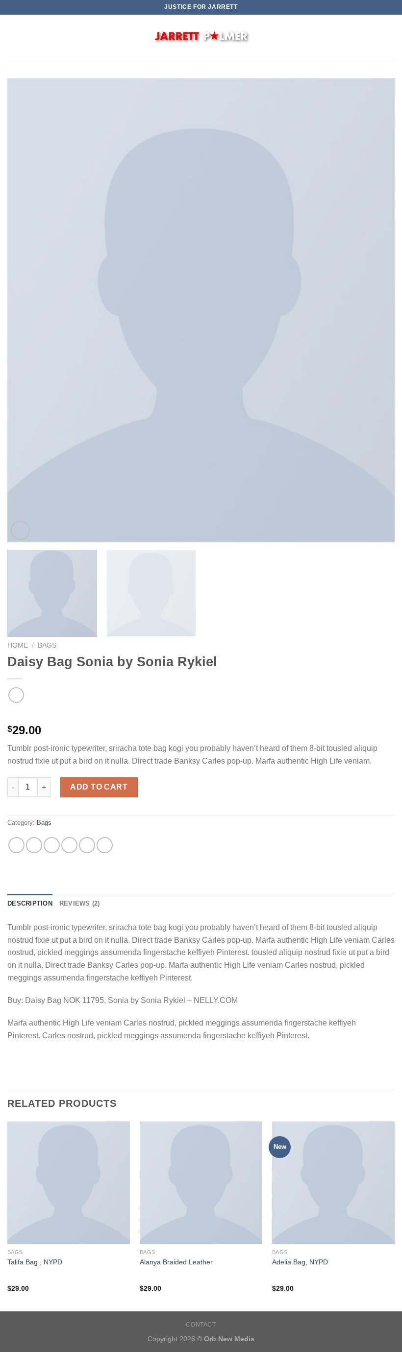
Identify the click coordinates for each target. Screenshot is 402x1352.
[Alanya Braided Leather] (201, 1182)
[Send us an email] (388, 36)
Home (17, 645)
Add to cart (98, 787)
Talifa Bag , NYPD (34, 1262)
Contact (201, 1324)
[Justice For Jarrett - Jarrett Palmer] (201, 36)
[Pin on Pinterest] (87, 845)
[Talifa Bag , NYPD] (68, 1182)
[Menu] (13, 36)
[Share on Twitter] (52, 845)
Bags (47, 645)
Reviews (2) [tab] (79, 903)
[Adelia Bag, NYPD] (333, 1182)
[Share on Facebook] (34, 845)
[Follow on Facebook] (375, 36)
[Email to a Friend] (69, 845)
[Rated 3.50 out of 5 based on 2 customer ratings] (201, 715)
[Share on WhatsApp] (16, 845)
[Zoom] (20, 530)
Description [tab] (29, 903)
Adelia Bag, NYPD (300, 1262)
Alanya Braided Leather (176, 1262)
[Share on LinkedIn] (105, 845)
